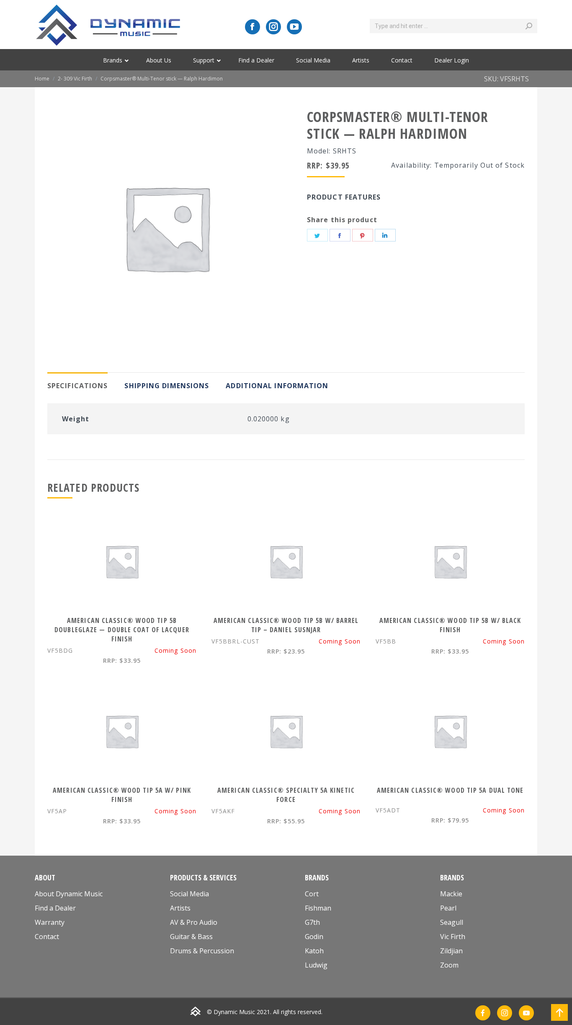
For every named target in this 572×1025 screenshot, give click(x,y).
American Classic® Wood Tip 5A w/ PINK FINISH (122, 795)
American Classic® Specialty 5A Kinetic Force (286, 795)
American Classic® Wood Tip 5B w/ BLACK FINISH (450, 625)
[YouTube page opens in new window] (294, 26)
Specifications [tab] (77, 385)
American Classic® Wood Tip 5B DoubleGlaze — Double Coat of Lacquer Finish (121, 630)
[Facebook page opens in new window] (252, 26)
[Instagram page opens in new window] (273, 26)
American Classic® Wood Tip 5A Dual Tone (450, 790)
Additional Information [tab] (277, 385)
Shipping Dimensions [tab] (166, 385)
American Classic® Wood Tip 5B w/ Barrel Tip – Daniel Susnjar (286, 625)
